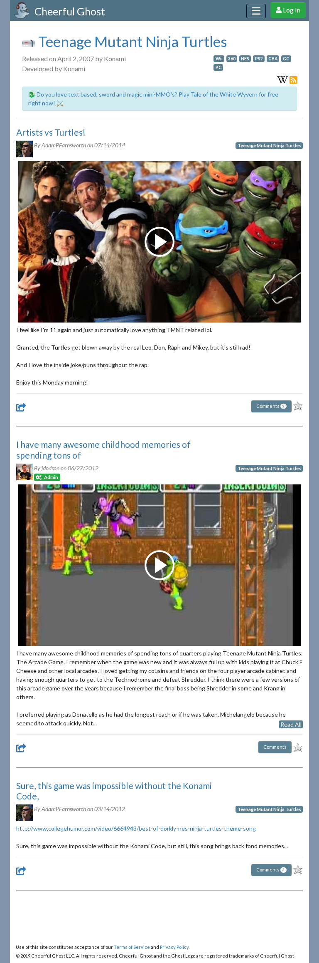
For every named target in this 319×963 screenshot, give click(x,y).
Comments (270, 406)
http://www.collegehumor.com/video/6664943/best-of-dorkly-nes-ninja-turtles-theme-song (136, 828)
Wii (219, 58)
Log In (291, 10)
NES (245, 58)
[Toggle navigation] (256, 11)
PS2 (259, 58)
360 (232, 58)
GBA (272, 58)
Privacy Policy (174, 947)
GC (286, 58)
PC (218, 67)
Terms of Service (132, 947)
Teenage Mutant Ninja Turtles (131, 41)
